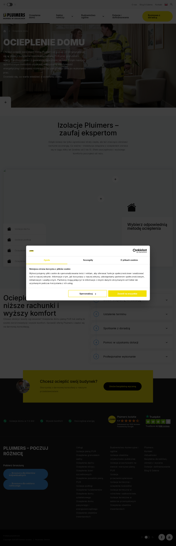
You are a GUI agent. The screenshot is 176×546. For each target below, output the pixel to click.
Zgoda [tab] (47, 260)
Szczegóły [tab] (88, 260)
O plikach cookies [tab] (129, 260)
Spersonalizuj (86, 293)
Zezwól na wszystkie (127, 293)
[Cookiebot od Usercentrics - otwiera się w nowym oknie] (135, 251)
